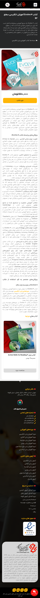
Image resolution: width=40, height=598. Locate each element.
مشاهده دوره (20, 370)
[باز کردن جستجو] (7, 5)
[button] (35, 4)
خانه (36, 8)
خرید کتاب (20, 100)
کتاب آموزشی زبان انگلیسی (20, 40)
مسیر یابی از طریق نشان (20, 409)
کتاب (31, 8)
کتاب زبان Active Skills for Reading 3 (21, 355)
